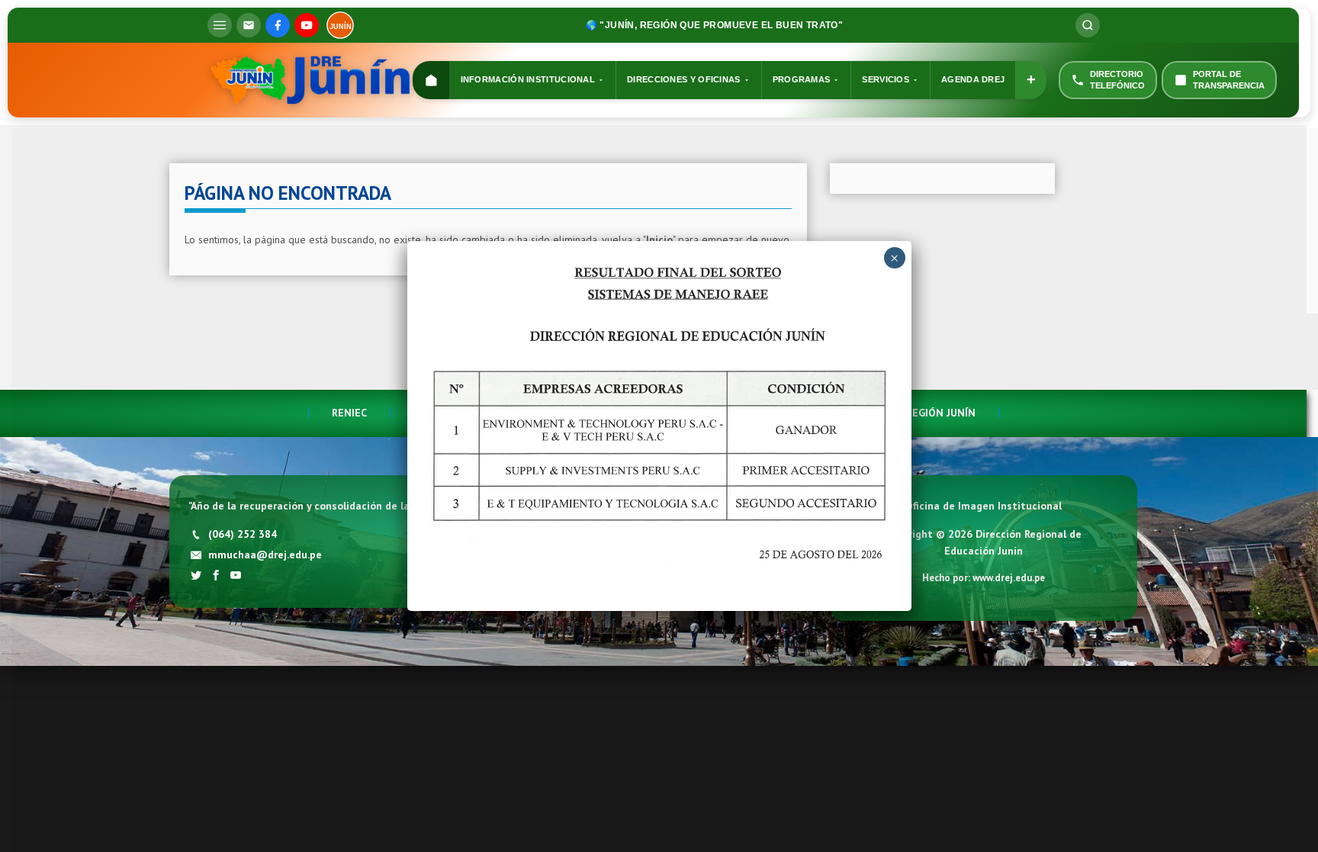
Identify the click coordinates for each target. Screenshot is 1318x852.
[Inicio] (431, 80)
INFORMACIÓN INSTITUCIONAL (528, 79)
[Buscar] (1087, 25)
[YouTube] (306, 25)
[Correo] (248, 25)
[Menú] (219, 25)
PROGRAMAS (802, 79)
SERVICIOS (885, 79)
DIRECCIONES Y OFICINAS (684, 79)
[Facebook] (277, 25)
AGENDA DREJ (973, 79)
